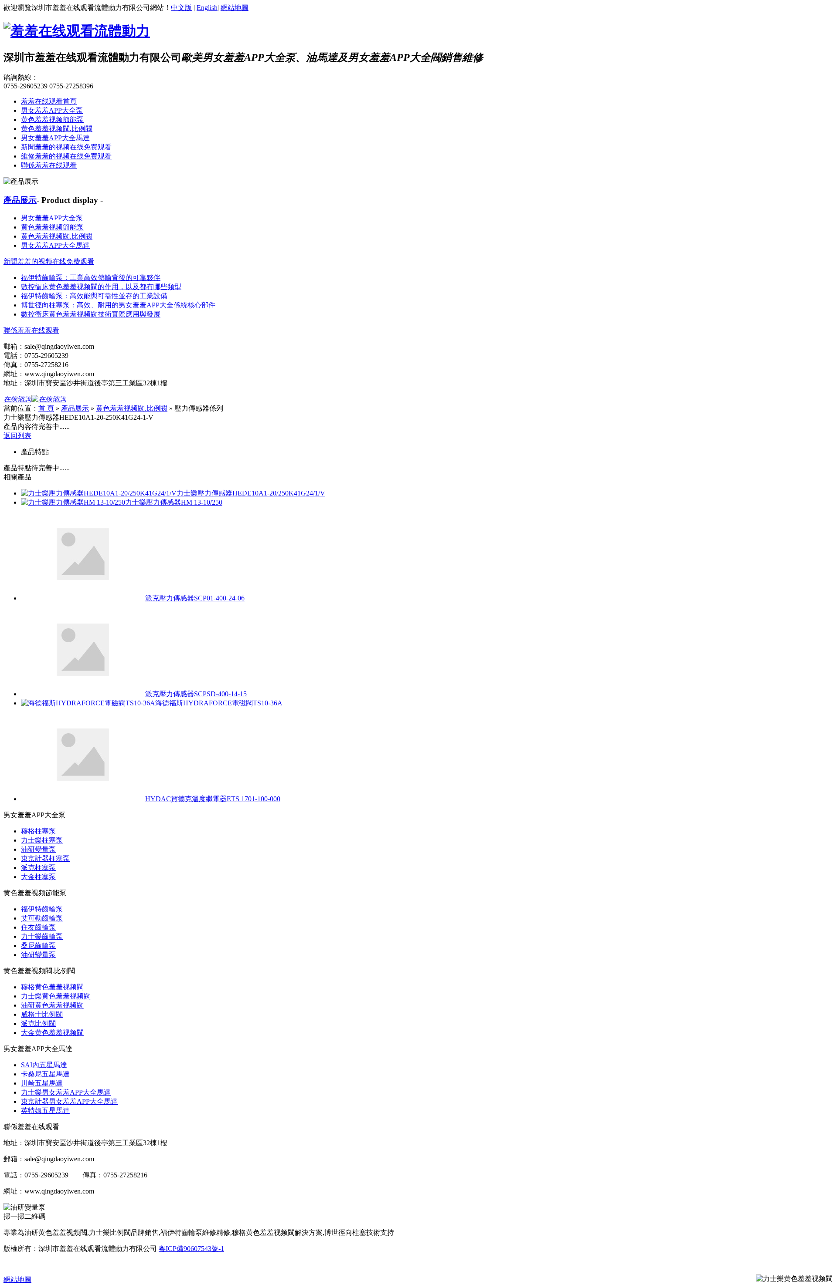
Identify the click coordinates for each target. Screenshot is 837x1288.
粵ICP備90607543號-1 (191, 1248)
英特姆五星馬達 (45, 1110)
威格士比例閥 (42, 1014)
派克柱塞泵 (38, 867)
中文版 (181, 7)
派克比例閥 (38, 1023)
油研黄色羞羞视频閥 (52, 1005)
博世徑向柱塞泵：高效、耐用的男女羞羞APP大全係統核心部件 (118, 305)
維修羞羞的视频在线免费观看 (66, 156)
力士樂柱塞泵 (42, 840)
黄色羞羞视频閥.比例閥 (56, 128)
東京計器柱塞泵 (45, 858)
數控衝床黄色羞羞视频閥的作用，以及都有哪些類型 (101, 286)
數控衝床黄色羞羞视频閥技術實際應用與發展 (90, 314)
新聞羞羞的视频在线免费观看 (66, 147)
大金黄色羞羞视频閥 (52, 1032)
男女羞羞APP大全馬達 (55, 138)
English (207, 7)
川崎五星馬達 (42, 1083)
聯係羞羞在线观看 (49, 165)
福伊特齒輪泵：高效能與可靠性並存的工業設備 (94, 296)
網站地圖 (234, 7)
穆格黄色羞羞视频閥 (52, 987)
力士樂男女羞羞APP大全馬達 (66, 1092)
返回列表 (17, 435)
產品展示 (20, 200)
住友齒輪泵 (38, 927)
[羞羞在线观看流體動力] (76, 31)
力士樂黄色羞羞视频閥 (56, 996)
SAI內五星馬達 (44, 1065)
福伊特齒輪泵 (42, 909)
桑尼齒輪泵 (38, 945)
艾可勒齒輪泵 (42, 918)
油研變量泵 (38, 849)
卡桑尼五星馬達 (45, 1074)
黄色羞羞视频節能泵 (52, 119)
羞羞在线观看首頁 (49, 101)
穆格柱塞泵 (38, 831)
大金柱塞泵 (38, 876)
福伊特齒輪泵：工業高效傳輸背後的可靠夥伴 (90, 277)
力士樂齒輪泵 (42, 936)
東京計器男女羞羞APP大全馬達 (69, 1101)
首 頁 (46, 408)
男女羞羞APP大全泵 (52, 110)
